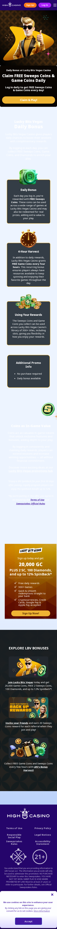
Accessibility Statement (43, 842)
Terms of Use (37, 499)
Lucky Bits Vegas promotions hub (31, 471)
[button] (52, 894)
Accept (28, 921)
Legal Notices (43, 835)
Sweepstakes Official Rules (30, 503)
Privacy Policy (43, 828)
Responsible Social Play (14, 836)
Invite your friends (17, 722)
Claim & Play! (28, 100)
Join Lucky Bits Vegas (20, 682)
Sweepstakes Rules (14, 842)
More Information (42, 911)
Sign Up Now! (30, 613)
